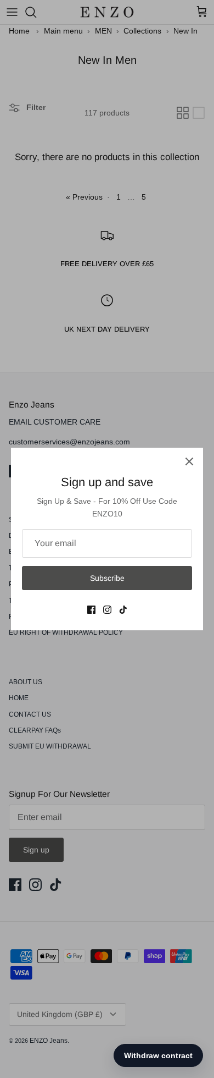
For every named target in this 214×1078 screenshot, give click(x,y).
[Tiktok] (123, 610)
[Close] (189, 461)
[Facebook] (91, 610)
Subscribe (107, 578)
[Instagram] (107, 610)
